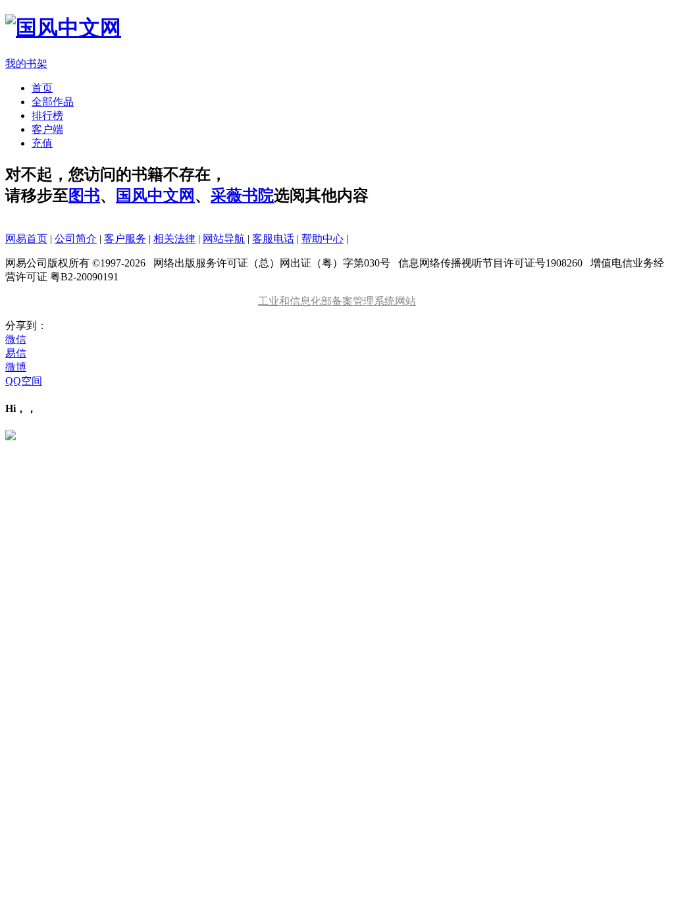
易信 (15, 353)
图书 (84, 195)
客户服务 (125, 238)
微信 (15, 339)
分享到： (26, 325)
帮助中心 (322, 238)
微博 (15, 366)
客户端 (47, 129)
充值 (42, 143)
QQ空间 (23, 380)
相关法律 (174, 238)
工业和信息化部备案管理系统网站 (337, 301)
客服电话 (273, 238)
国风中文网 (155, 195)
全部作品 (53, 101)
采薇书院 (242, 195)
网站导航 (224, 238)
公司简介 (76, 238)
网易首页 (26, 238)
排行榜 (47, 115)
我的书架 (26, 63)
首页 (42, 87)
